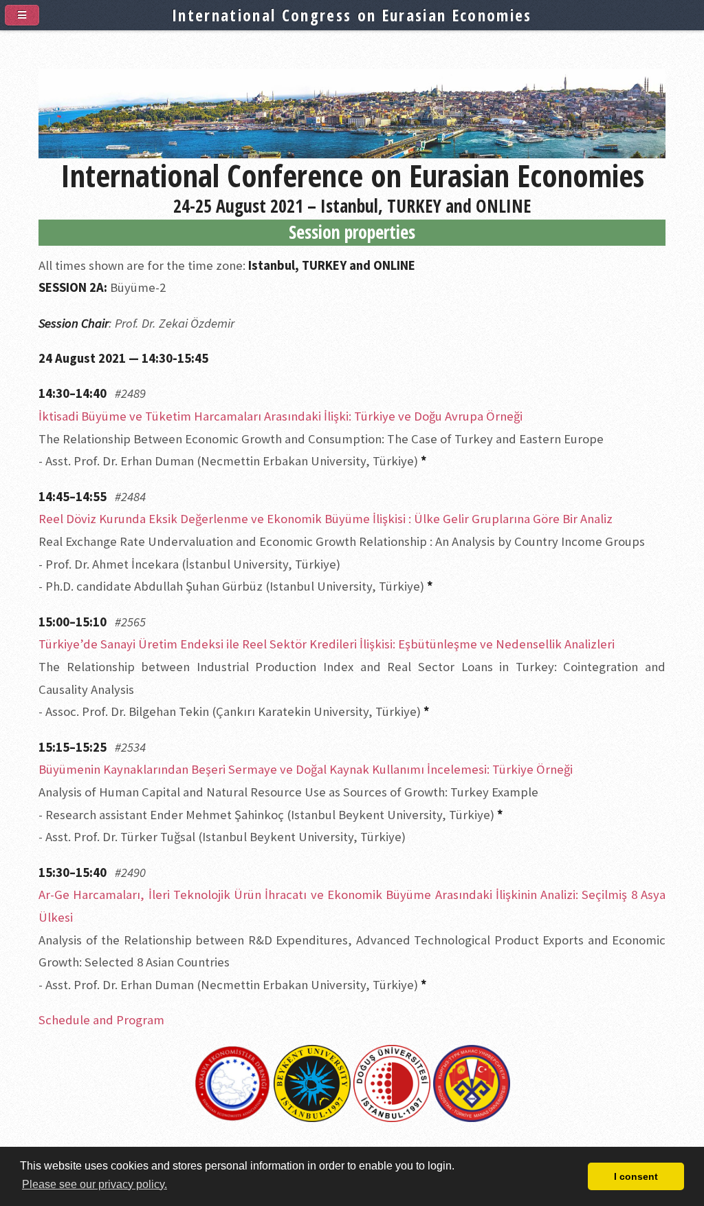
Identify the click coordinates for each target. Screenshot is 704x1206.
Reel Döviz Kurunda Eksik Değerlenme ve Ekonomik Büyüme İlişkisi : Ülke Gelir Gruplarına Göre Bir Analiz (325, 519)
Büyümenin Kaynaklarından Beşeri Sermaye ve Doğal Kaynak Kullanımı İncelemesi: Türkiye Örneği (305, 769)
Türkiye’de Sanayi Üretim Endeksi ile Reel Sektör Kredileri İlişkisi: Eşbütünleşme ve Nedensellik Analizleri (326, 644)
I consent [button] (636, 1176)
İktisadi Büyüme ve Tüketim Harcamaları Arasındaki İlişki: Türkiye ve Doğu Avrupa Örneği (280, 416)
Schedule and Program (101, 1020)
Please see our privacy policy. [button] (94, 1184)
